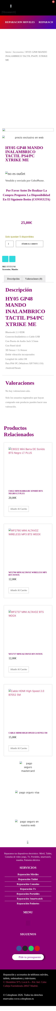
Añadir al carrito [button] (18, 509)
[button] (28, 923)
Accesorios (18, 52)
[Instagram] (5, 259)
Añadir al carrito (29, 244)
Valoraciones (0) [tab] (33, 278)
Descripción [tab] (13, 278)
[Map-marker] (37, 948)
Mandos (15, 269)
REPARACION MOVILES (20, 22)
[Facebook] (12, 259)
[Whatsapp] (31, 948)
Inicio (8, 52)
